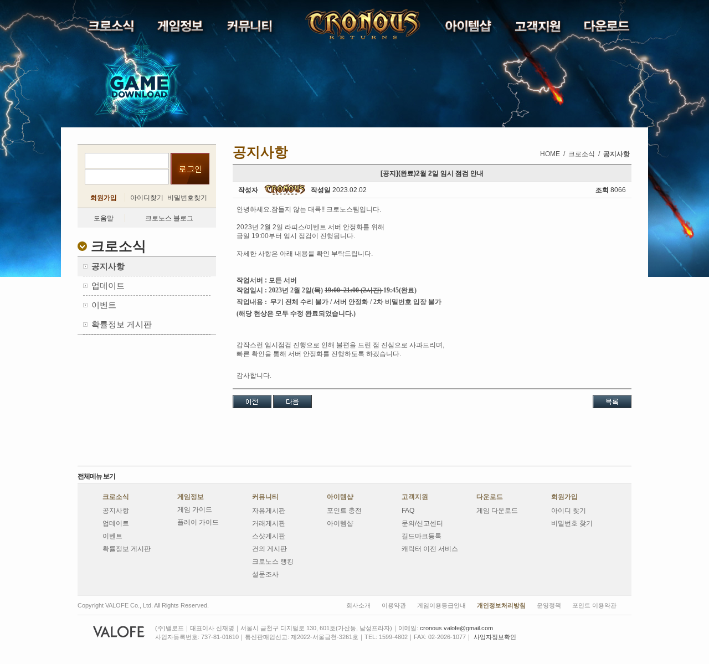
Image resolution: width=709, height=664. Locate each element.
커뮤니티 (265, 497)
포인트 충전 (344, 510)
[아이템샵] (469, 28)
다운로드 (489, 497)
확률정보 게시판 (126, 549)
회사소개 (358, 605)
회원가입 (103, 198)
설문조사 (265, 574)
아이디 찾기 (568, 510)
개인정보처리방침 (501, 605)
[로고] (334, 24)
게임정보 (190, 497)
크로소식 (115, 497)
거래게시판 (268, 523)
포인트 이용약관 (594, 605)
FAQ (408, 510)
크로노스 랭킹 (273, 561)
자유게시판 (268, 510)
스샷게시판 (268, 536)
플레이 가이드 (198, 522)
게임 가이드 (194, 509)
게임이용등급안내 (441, 605)
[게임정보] (181, 29)
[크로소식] (112, 29)
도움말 (104, 218)
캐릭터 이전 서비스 (430, 549)
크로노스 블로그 (169, 218)
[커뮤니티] (250, 29)
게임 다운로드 (497, 510)
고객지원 (415, 497)
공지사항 (115, 510)
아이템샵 (340, 497)
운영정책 (549, 605)
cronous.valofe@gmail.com (456, 628)
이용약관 (394, 605)
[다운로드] (608, 28)
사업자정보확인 (495, 637)
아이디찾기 (146, 198)
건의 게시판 (269, 549)
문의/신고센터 (422, 523)
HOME (550, 154)
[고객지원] (538, 29)
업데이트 (115, 523)
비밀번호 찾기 (572, 523)
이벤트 (112, 536)
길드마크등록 (421, 536)
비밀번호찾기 (187, 198)
